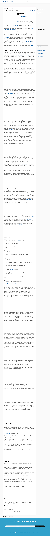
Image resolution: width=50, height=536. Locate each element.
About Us (13, 532)
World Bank (28, 219)
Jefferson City (6, 37)
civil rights (23, 16)
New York (8, 433)
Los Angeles (28, 41)
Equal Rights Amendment (12, 98)
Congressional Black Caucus (14, 283)
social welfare (10, 93)
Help (16, 532)
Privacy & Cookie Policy (27, 532)
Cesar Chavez (28, 199)
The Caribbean (7, 310)
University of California (19, 437)
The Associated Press (19, 475)
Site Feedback (21, 532)
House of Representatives (12, 29)
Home (10, 532)
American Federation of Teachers (24, 55)
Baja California (24, 164)
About (40, 12)
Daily (39, 532)
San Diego (18, 46)
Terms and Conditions (35, 532)
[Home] (8, 1)
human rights (20, 224)
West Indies (17, 240)
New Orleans (15, 25)
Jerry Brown (11, 129)
